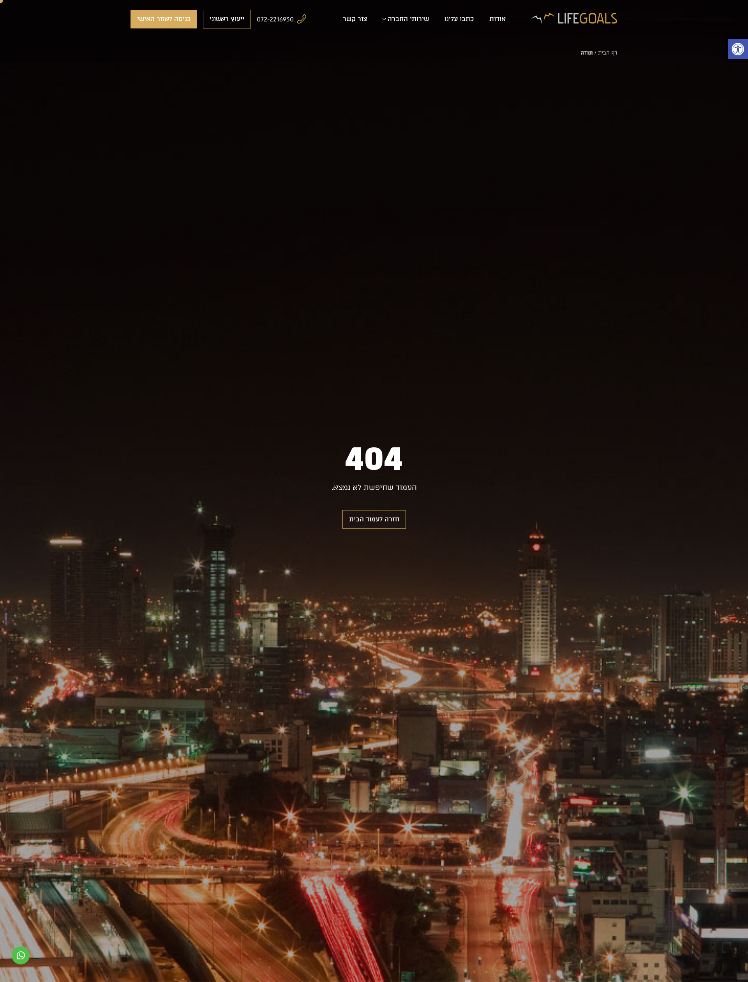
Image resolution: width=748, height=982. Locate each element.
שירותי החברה (408, 19)
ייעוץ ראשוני (227, 19)
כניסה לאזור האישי (164, 19)
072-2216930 (275, 19)
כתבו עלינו (459, 19)
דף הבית (607, 53)
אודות (497, 19)
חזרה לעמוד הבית (374, 519)
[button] (738, 49)
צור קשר (355, 19)
